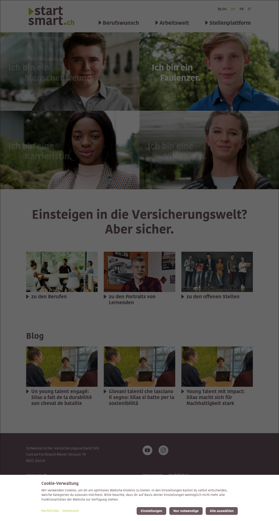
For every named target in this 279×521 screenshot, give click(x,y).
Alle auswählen (222, 511)
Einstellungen (151, 511)
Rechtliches (50, 511)
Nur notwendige (186, 511)
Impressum (70, 511)
